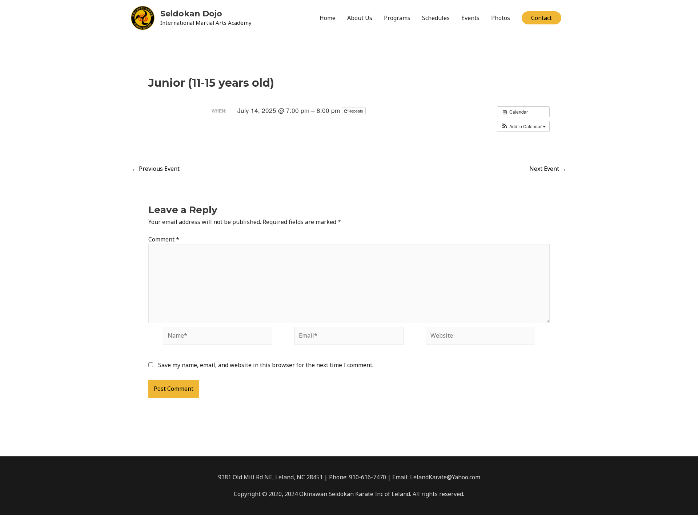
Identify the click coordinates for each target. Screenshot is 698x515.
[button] (541, 17)
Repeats (355, 111)
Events (470, 18)
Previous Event (156, 169)
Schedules (436, 18)
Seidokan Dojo (191, 14)
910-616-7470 (367, 477)
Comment (163, 239)
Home (328, 18)
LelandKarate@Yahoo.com (445, 477)
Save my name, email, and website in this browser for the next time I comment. (265, 365)
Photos (500, 18)
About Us (359, 18)
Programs (397, 18)
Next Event (547, 169)
